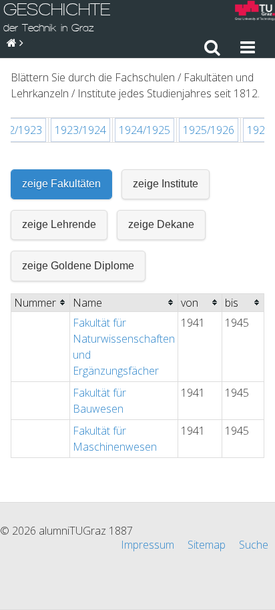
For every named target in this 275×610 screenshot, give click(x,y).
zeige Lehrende (59, 224)
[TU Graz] (255, 12)
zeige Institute (165, 183)
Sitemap (207, 544)
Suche (253, 544)
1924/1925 (144, 130)
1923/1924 (80, 130)
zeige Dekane (161, 224)
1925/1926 (208, 130)
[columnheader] (40, 302)
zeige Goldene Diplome (78, 265)
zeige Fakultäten (61, 183)
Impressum (147, 544)
